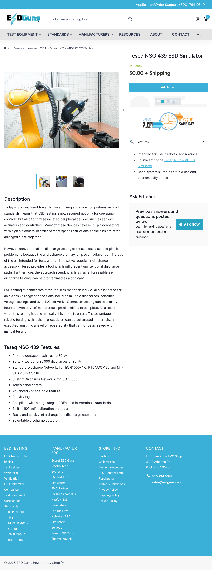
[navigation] (44, 181)
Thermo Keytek (61, 538)
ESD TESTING (16, 448)
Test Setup (11, 467)
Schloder (57, 527)
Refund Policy (108, 501)
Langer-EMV (59, 510)
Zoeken (130, 19)
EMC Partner (59, 488)
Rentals (104, 456)
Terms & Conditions (112, 484)
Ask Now (191, 225)
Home (7, 48)
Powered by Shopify (48, 563)
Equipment (19, 48)
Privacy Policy (108, 489)
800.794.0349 (162, 476)
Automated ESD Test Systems (43, 48)
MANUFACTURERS (64, 450)
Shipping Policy (109, 495)
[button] (123, 110)
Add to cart (168, 87)
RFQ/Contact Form (111, 473)
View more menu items (197, 34)
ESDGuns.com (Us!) (64, 494)
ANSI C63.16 (17, 534)
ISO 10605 (15, 540)
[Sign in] (198, 19)
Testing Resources (111, 467)
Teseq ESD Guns (62, 533)
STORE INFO (109, 448)
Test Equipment (14, 495)
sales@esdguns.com (167, 482)
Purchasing (106, 478)
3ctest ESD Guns (62, 460)
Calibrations (107, 461)
